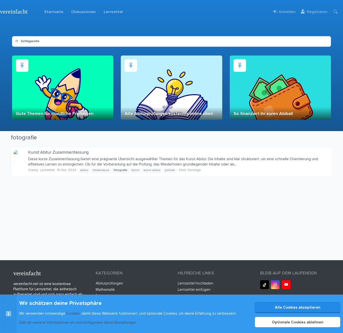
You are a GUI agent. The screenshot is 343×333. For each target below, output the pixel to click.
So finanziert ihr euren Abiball (263, 114)
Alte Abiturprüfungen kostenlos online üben (169, 114)
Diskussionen (83, 12)
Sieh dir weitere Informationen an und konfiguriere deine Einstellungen (77, 322)
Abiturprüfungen (109, 283)
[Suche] (335, 12)
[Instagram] (275, 284)
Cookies (73, 313)
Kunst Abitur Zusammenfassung (58, 152)
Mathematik (105, 290)
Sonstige (194, 170)
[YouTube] (286, 284)
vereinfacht (14, 11)
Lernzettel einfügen (194, 290)
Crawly (33, 170)
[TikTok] (264, 284)
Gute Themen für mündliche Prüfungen (54, 114)
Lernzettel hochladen (195, 283)
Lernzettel (113, 12)
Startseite (53, 12)
